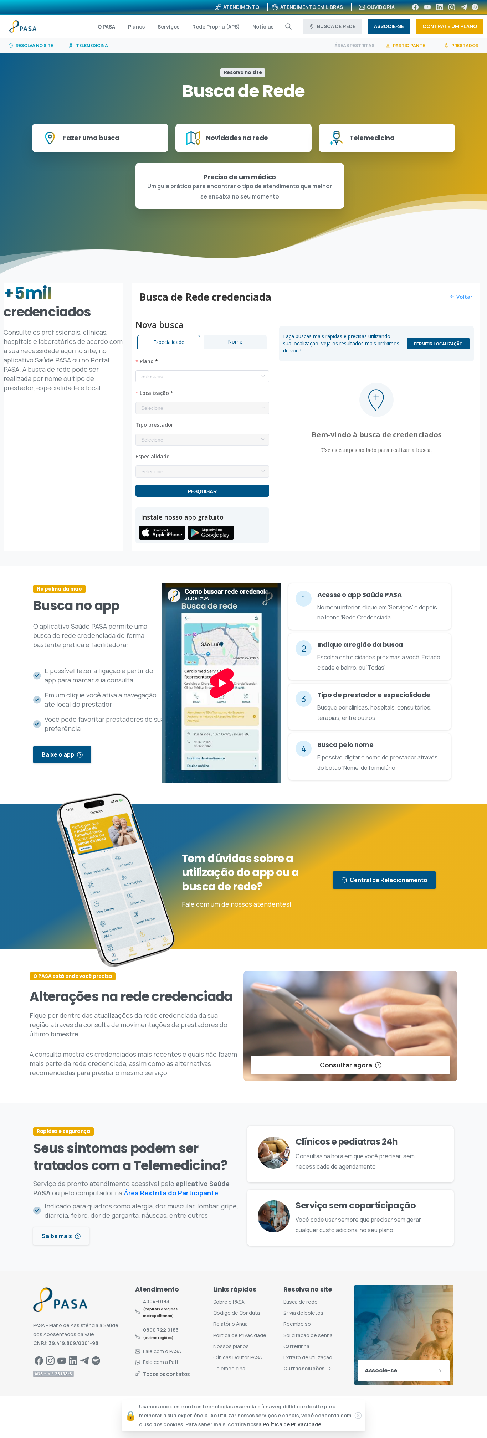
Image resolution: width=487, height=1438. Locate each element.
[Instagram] (452, 7)
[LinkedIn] (440, 7)
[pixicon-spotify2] (96, 1360)
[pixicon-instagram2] (50, 1360)
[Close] (358, 1415)
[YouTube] (427, 7)
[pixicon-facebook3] (39, 1360)
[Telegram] (464, 7)
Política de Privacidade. (293, 1424)
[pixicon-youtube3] (61, 1360)
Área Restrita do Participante (171, 1193)
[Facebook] (415, 7)
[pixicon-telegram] (84, 1360)
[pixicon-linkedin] (73, 1360)
